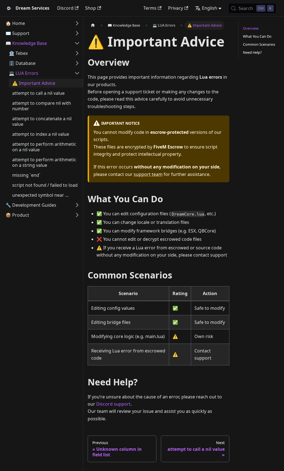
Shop (90, 8)
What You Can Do (257, 36)
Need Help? (252, 52)
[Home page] (93, 25)
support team (148, 174)
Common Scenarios (259, 44)
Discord (65, 8)
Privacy (175, 8)
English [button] (209, 8)
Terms (149, 8)
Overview (250, 28)
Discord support (113, 404)
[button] (42, 23)
